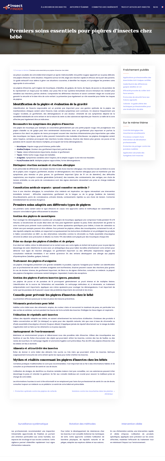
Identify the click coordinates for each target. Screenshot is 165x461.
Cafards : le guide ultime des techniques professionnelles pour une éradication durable (137, 106)
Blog (155, 7)
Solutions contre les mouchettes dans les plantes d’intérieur (92, 392)
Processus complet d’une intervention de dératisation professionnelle (134, 140)
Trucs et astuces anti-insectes (135, 7)
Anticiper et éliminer (79, 7)
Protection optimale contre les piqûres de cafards (36, 391)
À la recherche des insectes (53, 7)
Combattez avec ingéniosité (105, 7)
